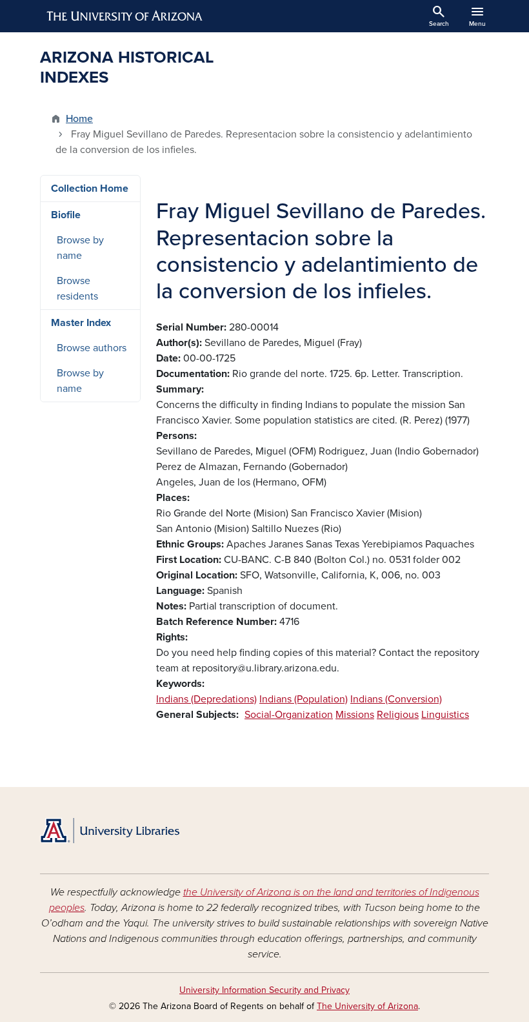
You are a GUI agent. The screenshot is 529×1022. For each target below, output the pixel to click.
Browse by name (80, 248)
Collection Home (89, 188)
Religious (398, 714)
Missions (354, 714)
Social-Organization (289, 714)
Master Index (81, 322)
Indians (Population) (303, 699)
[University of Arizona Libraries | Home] (109, 830)
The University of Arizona (367, 1006)
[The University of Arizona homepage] (125, 16)
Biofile (66, 215)
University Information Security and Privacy (264, 990)
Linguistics (445, 714)
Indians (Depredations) (206, 699)
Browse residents (77, 288)
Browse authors (91, 348)
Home (79, 118)
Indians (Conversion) (396, 699)
